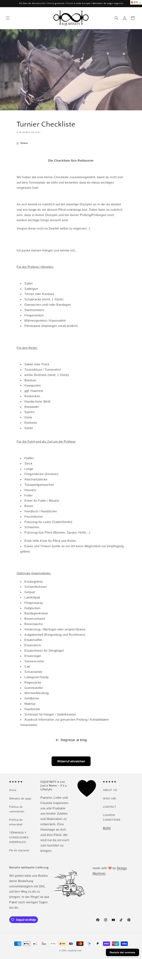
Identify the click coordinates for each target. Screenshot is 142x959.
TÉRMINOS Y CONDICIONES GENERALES (19, 837)
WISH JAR (109, 798)
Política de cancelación (16, 809)
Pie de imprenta (19, 850)
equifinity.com (75, 950)
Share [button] (24, 143)
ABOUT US (110, 790)
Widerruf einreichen (71, 761)
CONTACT (109, 806)
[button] (8, 18)
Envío (12, 790)
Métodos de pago (20, 798)
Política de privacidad (16, 822)
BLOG (107, 828)
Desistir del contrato (122, 952)
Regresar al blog (74, 740)
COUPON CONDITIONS (111, 817)
